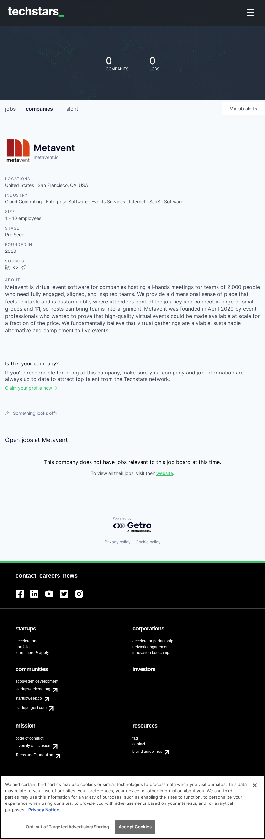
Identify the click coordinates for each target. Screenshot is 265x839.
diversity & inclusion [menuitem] (33, 745)
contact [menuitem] (138, 744)
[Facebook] (23, 597)
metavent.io (46, 157)
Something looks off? (35, 413)
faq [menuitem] (135, 738)
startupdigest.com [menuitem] (31, 707)
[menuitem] (251, 13)
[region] (132, 807)
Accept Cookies (135, 826)
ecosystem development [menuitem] (37, 681)
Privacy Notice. (44, 809)
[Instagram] (82, 597)
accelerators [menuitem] (26, 641)
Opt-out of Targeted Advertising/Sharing (67, 826)
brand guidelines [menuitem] (147, 751)
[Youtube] (52, 597)
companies (39, 109)
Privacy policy (118, 541)
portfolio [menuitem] (23, 647)
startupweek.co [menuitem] (29, 698)
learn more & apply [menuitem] (32, 652)
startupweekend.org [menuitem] (33, 689)
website (164, 473)
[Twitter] (67, 597)
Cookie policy (148, 541)
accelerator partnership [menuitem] (152, 641)
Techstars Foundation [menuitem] (34, 755)
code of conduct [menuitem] (29, 738)
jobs (10, 109)
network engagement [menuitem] (151, 647)
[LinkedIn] (37, 597)
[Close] (255, 785)
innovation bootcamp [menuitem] (150, 652)
